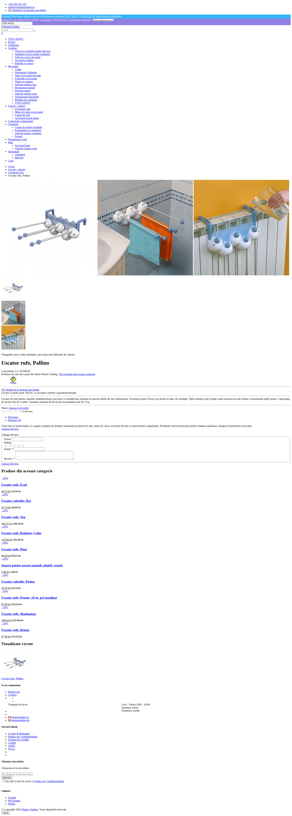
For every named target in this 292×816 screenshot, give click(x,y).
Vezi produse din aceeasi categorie (77, 374)
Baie (10, 142)
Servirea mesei (22, 90)
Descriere (13, 417)
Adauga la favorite (18, 408)
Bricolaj (19, 157)
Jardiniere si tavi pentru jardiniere (32, 54)
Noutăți (12, 797)
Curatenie (13, 124)
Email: (8, 449)
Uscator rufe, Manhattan (18, 614)
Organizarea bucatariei (27, 96)
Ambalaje (20, 154)
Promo (11, 42)
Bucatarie (13, 66)
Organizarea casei (17, 139)
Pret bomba (14, 800)
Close (5, 813)
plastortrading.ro (20, 717)
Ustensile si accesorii (26, 78)
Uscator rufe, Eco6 (14, 485)
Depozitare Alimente (26, 72)
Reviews (14, 420)
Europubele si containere (28, 130)
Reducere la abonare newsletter (27, 10)
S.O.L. (11, 748)
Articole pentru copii (26, 93)
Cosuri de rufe (22, 115)
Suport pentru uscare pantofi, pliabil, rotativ (32, 565)
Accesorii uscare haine (27, 118)
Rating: (8, 442)
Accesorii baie (22, 145)
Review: (9, 458)
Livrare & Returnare (19, 733)
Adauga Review (10, 429)
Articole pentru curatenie (28, 133)
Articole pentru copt (25, 84)
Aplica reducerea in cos (103, 20)
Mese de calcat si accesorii (29, 112)
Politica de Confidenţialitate (23, 736)
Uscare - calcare (16, 105)
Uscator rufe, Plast (14, 549)
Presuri (18, 136)
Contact (12, 694)
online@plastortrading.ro (21, 7)
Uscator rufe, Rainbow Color (21, 533)
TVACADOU (15, 39)
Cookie (12, 742)
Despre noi (14, 691)
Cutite (18, 69)
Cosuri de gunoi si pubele (28, 127)
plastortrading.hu (20, 720)
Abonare (7, 777)
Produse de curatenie (26, 99)
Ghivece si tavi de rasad (27, 57)
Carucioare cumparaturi (20, 121)
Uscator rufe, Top (13, 517)
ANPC (12, 745)
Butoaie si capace (24, 63)
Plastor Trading (30, 809)
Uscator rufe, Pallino (12, 678)
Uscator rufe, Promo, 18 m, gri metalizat (29, 597)
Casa (10, 160)
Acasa (11, 166)
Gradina (12, 48)
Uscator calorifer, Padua (18, 581)
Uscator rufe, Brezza (15, 630)
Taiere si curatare (24, 81)
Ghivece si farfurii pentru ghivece (33, 51)
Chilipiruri (13, 45)
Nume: (7, 439)
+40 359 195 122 (17, 4)
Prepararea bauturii (25, 87)
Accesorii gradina (24, 60)
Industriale (13, 151)
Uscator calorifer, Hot (16, 501)
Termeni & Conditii (18, 739)
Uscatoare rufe (22, 109)
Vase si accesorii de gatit (28, 75)
